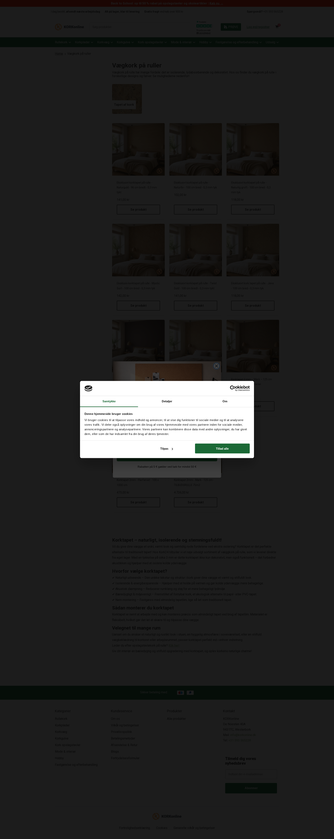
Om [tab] (224, 401)
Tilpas (164, 448)
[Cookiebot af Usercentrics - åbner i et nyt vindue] (233, 388)
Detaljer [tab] (167, 401)
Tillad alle (222, 448)
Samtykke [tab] (109, 401)
